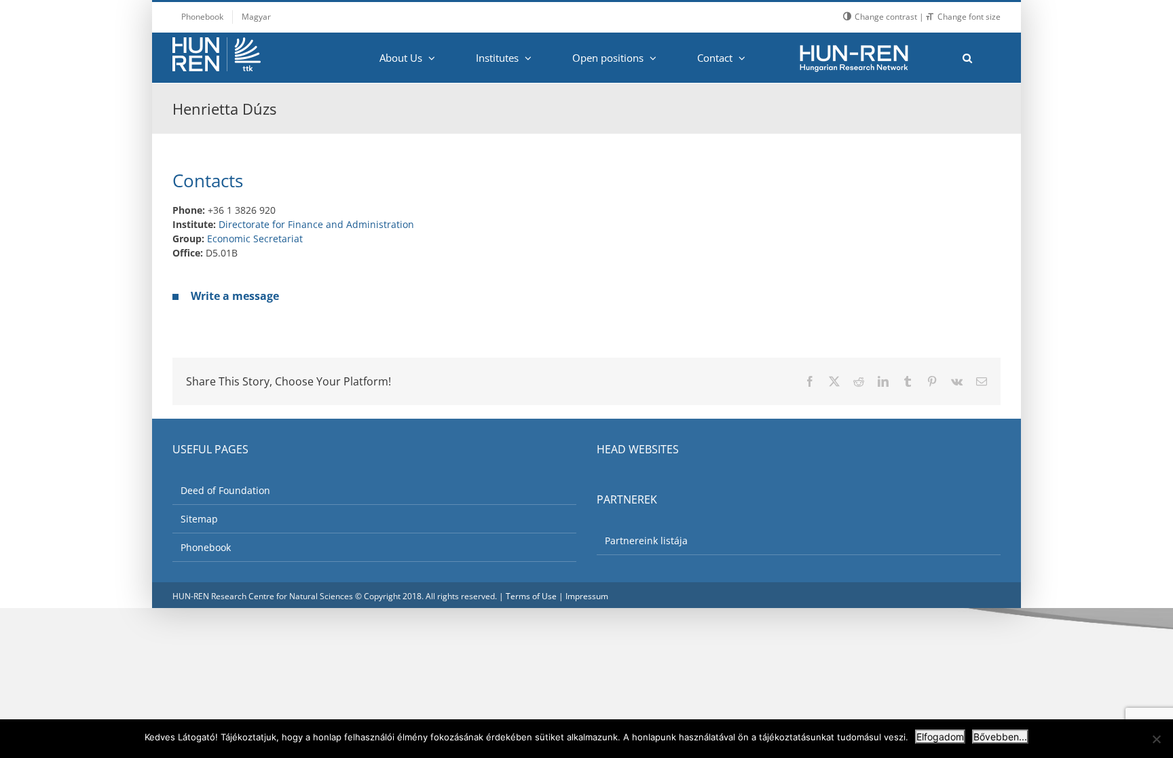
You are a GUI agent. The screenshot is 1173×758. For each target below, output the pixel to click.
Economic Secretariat (255, 238)
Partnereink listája (646, 540)
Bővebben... (1000, 736)
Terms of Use (531, 596)
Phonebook (206, 547)
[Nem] (1156, 739)
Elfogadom (940, 736)
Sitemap (199, 518)
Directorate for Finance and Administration (316, 224)
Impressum (586, 596)
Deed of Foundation (225, 490)
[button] (967, 58)
